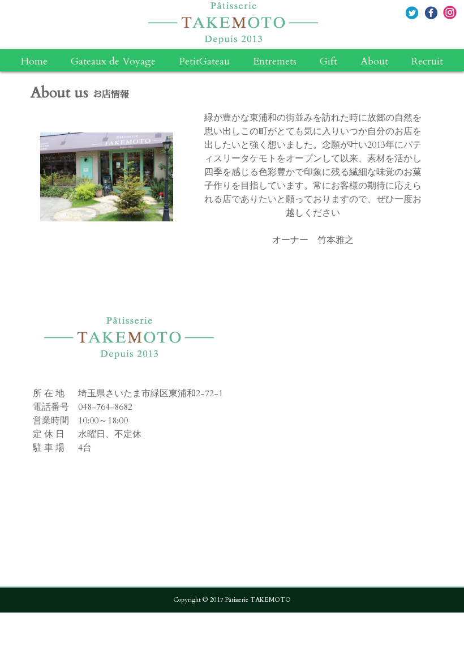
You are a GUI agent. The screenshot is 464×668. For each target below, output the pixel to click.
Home (34, 61)
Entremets (275, 61)
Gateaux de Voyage (113, 61)
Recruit (427, 61)
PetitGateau (204, 61)
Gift (328, 61)
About (374, 61)
